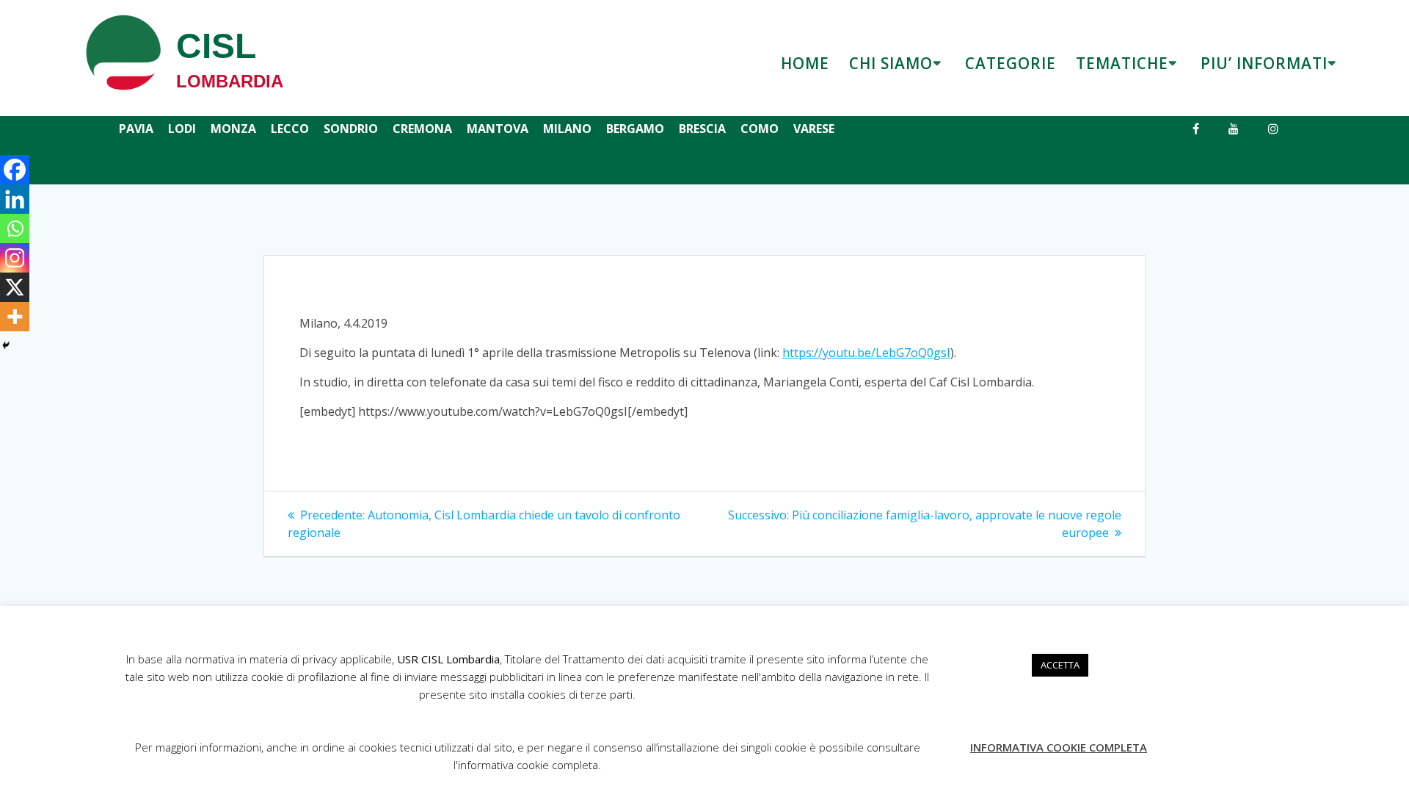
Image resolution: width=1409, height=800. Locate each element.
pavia (136, 128)
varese (813, 128)
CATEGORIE (1010, 63)
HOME (805, 63)
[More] (14, 316)
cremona (422, 128)
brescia (702, 128)
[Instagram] (14, 258)
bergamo (635, 128)
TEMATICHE (1122, 63)
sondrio (351, 128)
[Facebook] (14, 169)
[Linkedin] (14, 199)
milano (567, 128)
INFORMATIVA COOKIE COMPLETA (1058, 747)
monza (233, 128)
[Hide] (6, 345)
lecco (290, 128)
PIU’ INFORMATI (1264, 63)
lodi (182, 128)
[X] (14, 287)
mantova (497, 128)
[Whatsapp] (14, 228)
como (759, 128)
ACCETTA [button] (1060, 664)
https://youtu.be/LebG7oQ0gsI (866, 353)
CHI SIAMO (891, 63)
